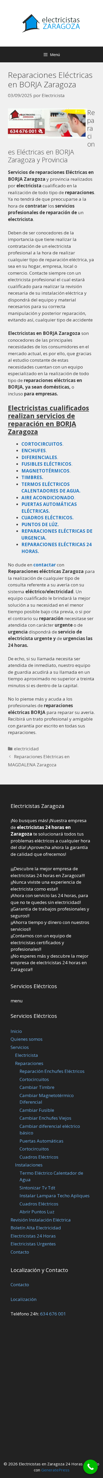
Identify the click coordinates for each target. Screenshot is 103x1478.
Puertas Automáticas (41, 1141)
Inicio (16, 1031)
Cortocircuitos (34, 1079)
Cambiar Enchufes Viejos (45, 1118)
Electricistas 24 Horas (33, 1236)
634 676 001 (53, 1314)
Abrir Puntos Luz (37, 1212)
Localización (23, 1299)
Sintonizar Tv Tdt (37, 1188)
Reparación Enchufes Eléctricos (52, 1071)
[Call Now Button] (90, 1467)
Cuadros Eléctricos (39, 1157)
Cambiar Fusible (37, 1110)
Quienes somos (27, 1039)
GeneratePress (55, 1469)
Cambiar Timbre (37, 1087)
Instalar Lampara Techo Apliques (55, 1196)
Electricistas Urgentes (33, 1244)
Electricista (26, 1055)
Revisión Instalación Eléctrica (41, 1220)
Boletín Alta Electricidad (36, 1228)
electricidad (26, 749)
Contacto (20, 1252)
